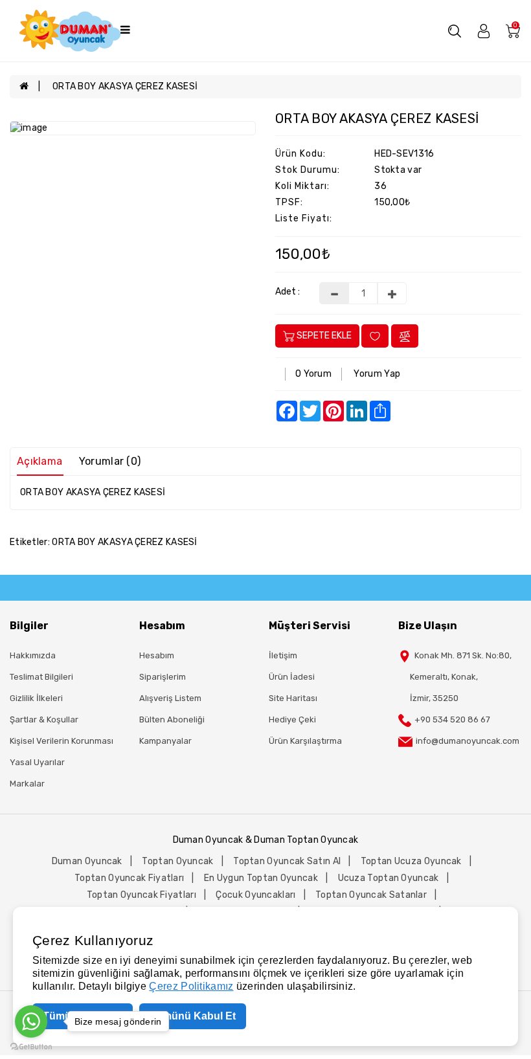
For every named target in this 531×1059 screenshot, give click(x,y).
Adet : (287, 291)
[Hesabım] (484, 30)
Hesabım (156, 655)
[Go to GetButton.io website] (31, 1046)
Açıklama (39, 461)
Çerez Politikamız (191, 986)
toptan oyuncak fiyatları (129, 878)
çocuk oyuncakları (255, 894)
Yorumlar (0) (110, 461)
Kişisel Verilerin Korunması (61, 741)
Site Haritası (293, 698)
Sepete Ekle (323, 335)
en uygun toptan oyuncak (261, 878)
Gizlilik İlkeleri (36, 698)
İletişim (283, 655)
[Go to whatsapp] (31, 1021)
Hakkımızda (33, 655)
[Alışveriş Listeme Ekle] (375, 335)
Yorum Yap (377, 373)
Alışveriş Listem (170, 698)
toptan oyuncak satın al (287, 861)
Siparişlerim (162, 677)
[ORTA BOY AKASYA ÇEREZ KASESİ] (133, 128)
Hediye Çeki (292, 719)
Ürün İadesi (292, 677)
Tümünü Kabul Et (193, 1015)
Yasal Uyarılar (37, 762)
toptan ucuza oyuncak (411, 861)
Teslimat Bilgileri (41, 677)
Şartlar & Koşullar (44, 719)
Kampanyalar (165, 741)
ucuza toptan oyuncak (388, 878)
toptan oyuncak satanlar (371, 894)
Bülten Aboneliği (172, 719)
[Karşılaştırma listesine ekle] (404, 335)
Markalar (27, 783)
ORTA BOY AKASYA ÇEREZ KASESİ (125, 86)
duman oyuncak (87, 861)
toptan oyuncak (177, 861)
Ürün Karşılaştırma (305, 741)
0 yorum (313, 373)
